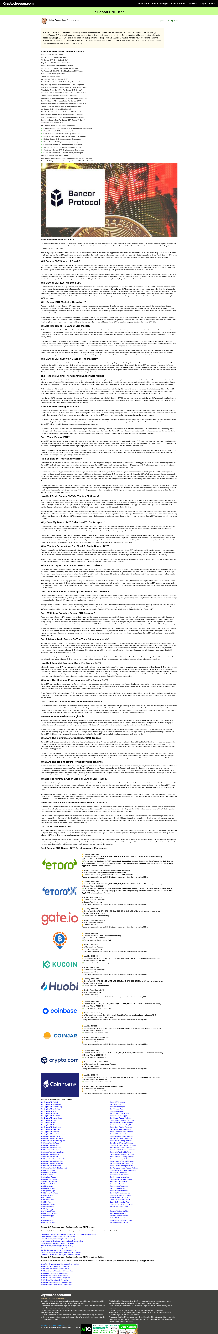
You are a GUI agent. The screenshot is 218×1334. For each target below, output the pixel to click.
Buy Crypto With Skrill (48, 1111)
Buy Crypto (143, 3)
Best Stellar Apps (47, 1220)
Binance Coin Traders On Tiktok (121, 1204)
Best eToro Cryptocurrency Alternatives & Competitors (60, 1264)
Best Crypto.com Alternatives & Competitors (56, 1282)
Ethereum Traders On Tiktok (120, 1200)
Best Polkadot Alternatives (119, 1191)
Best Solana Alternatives (118, 1181)
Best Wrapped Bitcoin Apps (119, 1113)
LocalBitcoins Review (62, 1241)
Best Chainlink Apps (117, 1111)
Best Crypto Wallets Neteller (51, 1147)
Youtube (56, 1325)
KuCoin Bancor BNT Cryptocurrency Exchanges (62, 139)
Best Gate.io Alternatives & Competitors (55, 1269)
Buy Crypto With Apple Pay (50, 1109)
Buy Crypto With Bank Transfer (52, 1125)
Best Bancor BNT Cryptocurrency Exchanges (58, 125)
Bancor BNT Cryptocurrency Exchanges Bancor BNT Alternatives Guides (69, 161)
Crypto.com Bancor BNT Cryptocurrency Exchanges (63, 150)
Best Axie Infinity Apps (48, 1218)
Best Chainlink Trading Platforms (121, 1166)
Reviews (193, 3)
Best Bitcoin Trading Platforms (120, 1118)
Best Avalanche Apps (117, 1107)
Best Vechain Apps (47, 1216)
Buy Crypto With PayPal (49, 1102)
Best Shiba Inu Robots (49, 1181)
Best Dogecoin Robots (49, 1179)
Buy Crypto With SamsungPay (51, 1107)
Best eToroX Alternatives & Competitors (55, 1266)
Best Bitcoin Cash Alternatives (120, 1195)
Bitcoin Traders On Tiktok (119, 1197)
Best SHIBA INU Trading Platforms (122, 1156)
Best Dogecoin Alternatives (119, 1177)
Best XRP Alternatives (117, 1188)
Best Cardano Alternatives (119, 1186)
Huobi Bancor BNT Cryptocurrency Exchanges (61, 142)
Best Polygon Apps (47, 1209)
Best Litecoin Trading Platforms (121, 1138)
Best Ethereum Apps (48, 1188)
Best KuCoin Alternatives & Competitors (55, 1273)
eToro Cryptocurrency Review (68, 1234)
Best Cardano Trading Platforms (121, 1132)
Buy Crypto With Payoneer (50, 1116)
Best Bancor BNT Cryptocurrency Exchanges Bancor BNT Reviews (66, 158)
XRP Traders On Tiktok (118, 1213)
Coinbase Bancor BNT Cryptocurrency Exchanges (62, 144)
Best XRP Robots (47, 1175)
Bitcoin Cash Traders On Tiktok (121, 1220)
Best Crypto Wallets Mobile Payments (54, 1168)
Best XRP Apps (46, 1202)
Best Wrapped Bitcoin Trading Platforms (124, 1168)
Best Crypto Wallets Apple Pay (51, 1143)
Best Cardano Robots (48, 1177)
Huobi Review (57, 1245)
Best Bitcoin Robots (48, 1170)
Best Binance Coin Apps (49, 1193)
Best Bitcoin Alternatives (118, 1172)
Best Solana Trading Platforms (121, 1127)
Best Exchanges (160, 3)
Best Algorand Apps (48, 1211)
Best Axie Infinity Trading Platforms (122, 1150)
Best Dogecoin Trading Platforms (121, 1122)
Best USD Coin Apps (48, 1222)
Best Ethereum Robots (49, 1172)
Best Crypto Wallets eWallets (51, 1166)
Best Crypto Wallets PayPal (50, 1136)
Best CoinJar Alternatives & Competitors (55, 1280)
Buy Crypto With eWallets (50, 1132)
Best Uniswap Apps (117, 1109)
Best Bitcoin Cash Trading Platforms (123, 1145)
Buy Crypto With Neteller (49, 1113)
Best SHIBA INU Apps (117, 1102)
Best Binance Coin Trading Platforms (123, 1125)
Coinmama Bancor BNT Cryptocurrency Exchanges (63, 153)
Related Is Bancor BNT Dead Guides (55, 155)
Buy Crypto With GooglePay (51, 1104)
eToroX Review (58, 1236)
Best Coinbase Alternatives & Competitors (56, 1278)
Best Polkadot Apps (47, 1204)
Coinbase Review (59, 1248)
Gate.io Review (58, 1239)
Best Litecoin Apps (47, 1206)
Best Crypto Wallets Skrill (49, 1145)
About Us (44, 1325)
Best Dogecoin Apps (48, 1191)
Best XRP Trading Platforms (120, 1134)
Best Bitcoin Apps (47, 1186)
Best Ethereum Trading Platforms (122, 1120)
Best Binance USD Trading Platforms (123, 1170)
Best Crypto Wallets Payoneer (51, 1150)
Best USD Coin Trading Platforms (122, 1154)
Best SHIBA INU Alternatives (120, 1193)
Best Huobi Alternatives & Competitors (54, 1275)
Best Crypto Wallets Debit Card (52, 1163)
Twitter (50, 1325)
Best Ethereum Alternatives (119, 1175)
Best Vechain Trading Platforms (121, 1147)
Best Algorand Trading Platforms (121, 1143)
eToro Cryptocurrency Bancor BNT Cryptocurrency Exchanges (67, 128)
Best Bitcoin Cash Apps (49, 1213)
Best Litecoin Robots (48, 1184)
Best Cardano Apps (47, 1200)
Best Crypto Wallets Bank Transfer (53, 1159)
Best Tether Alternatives (118, 1184)
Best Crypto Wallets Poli (49, 1156)
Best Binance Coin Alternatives (121, 1179)
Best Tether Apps (47, 1197)
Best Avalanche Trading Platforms (122, 1161)
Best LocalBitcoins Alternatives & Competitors (57, 1271)
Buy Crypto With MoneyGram (51, 1118)
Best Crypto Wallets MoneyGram (52, 1152)
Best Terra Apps (115, 1104)
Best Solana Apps (47, 1195)
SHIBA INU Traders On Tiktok (120, 1218)
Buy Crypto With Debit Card (50, 1129)
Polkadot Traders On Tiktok (119, 1216)
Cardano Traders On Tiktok (119, 1211)
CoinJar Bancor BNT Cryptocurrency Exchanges (62, 147)
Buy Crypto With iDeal (48, 1120)
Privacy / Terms (64, 1325)
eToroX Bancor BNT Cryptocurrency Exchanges (61, 131)
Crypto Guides (208, 3)
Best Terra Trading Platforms (120, 1159)
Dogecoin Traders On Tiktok (120, 1202)
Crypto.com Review (61, 1252)
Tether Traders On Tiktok (119, 1209)
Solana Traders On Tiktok (119, 1206)
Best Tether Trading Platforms (120, 1129)
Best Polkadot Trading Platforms (121, 1136)
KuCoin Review (58, 1243)
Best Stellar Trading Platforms (120, 1152)
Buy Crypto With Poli (48, 1122)
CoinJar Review (58, 1250)
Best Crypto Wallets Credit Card (52, 1161)
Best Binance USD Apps (118, 1116)
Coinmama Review (60, 1255)
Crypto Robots (178, 3)
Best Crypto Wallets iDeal (50, 1154)
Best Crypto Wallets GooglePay (52, 1138)
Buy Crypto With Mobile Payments (53, 1134)
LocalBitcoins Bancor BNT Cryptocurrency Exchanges (64, 136)
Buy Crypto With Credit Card (51, 1127)
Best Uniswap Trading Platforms (121, 1163)
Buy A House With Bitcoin (119, 1222)
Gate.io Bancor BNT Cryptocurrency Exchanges (61, 134)
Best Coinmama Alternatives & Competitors (56, 1284)
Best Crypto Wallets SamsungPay (53, 1141)
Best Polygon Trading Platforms (121, 1141)
